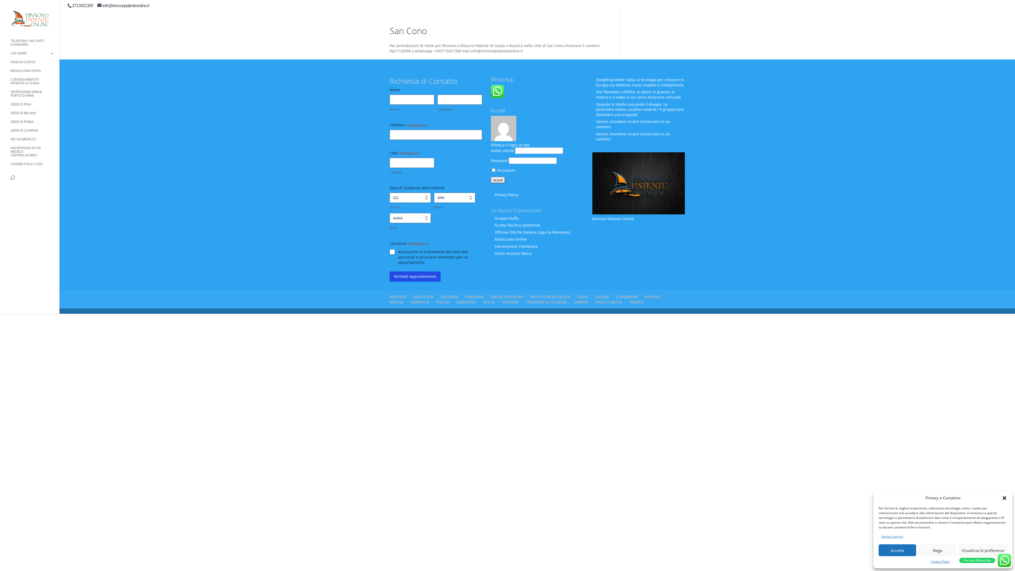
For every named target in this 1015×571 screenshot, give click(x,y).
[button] (1004, 498)
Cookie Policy (940, 561)
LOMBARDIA (627, 296)
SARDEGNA (466, 302)
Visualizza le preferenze (983, 550)
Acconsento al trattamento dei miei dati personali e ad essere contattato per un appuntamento (433, 257)
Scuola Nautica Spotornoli (517, 225)
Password (499, 160)
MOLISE (396, 302)
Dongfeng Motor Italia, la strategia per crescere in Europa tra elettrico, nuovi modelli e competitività (640, 82)
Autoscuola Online (511, 239)
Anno (394, 227)
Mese (438, 207)
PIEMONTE (419, 302)
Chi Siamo (19, 53)
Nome (394, 109)
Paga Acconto (23, 62)
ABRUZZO (398, 296)
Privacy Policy (506, 194)
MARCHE (652, 296)
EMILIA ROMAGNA (507, 296)
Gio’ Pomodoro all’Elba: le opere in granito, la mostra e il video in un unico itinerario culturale (638, 94)
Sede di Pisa (21, 104)
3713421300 (82, 5)
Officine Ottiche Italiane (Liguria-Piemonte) (532, 232)
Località (396, 172)
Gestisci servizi (892, 536)
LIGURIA (602, 296)
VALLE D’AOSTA (608, 302)
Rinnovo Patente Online (613, 218)
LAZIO (582, 296)
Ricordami (505, 170)
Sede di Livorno (24, 130)
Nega (937, 550)
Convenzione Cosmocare (516, 246)
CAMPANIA (474, 296)
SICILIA (489, 302)
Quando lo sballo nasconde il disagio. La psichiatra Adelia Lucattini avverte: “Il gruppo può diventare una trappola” (640, 109)
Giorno (395, 207)
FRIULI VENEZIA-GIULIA (550, 296)
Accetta (897, 550)
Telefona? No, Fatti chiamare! (27, 43)
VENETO (636, 302)
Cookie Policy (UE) (27, 164)
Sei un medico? (23, 139)
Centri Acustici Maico (513, 253)
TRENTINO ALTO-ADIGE (546, 302)
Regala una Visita (26, 71)
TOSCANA (510, 302)
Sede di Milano (23, 113)
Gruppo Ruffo (507, 218)
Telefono (408, 124)
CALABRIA (449, 296)
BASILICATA (423, 296)
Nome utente (502, 150)
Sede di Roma (22, 122)
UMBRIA (581, 302)
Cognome (445, 109)
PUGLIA (442, 302)
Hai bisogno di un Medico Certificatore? (26, 151)
